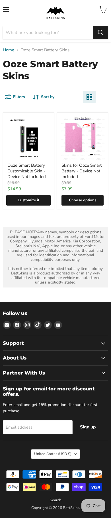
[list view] (102, 97)
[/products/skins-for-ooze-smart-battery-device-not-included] (82, 138)
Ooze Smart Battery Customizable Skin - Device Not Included (26, 170)
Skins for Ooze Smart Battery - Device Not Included (81, 170)
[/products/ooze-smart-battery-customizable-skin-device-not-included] (28, 138)
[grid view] (89, 97)
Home (8, 50)
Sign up (88, 427)
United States (52, 453)
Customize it (28, 200)
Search (55, 500)
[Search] (100, 32)
